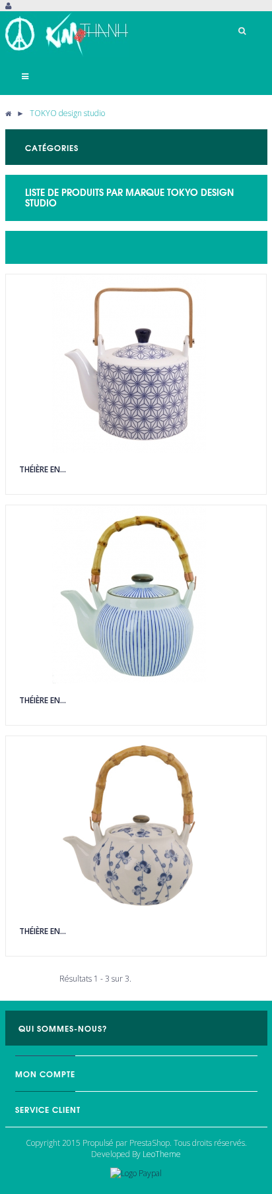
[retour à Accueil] (8, 113)
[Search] (242, 31)
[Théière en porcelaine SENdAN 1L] (136, 594)
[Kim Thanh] (68, 34)
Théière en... (42, 469)
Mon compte (45, 1073)
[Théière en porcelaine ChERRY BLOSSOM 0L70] (136, 825)
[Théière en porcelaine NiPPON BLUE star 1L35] (136, 363)
